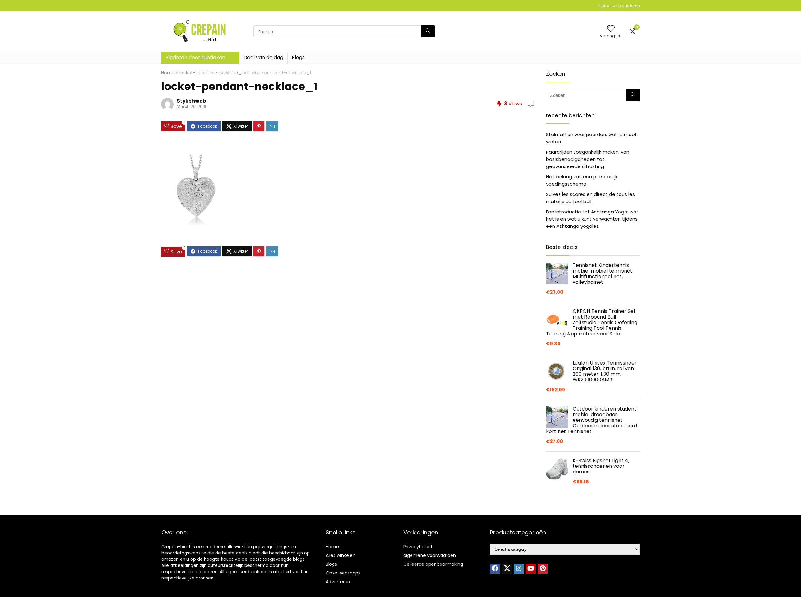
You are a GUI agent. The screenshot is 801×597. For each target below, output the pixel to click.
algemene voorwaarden (429, 555)
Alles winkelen (340, 555)
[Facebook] (495, 569)
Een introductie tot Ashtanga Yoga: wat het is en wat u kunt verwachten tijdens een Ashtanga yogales (592, 218)
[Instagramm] (519, 569)
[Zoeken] (428, 31)
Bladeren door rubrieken (195, 57)
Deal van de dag (263, 57)
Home (168, 72)
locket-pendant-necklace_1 (211, 72)
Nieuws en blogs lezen (619, 5)
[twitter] (507, 569)
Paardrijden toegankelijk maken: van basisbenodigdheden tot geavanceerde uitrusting (587, 159)
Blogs (298, 57)
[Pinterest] (543, 569)
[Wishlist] (611, 29)
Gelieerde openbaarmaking (433, 564)
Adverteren (338, 582)
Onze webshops (343, 573)
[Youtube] (531, 569)
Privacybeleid (417, 546)
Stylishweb (191, 101)
